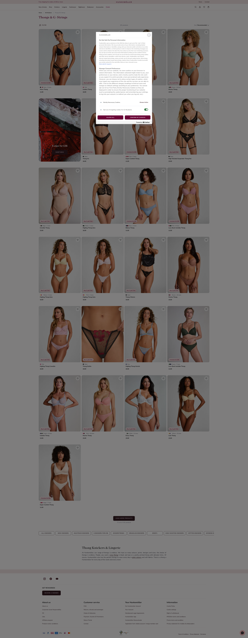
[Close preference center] (149, 35)
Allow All (110, 117)
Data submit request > (105, 64)
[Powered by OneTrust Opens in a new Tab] (143, 122)
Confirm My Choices (137, 117)
